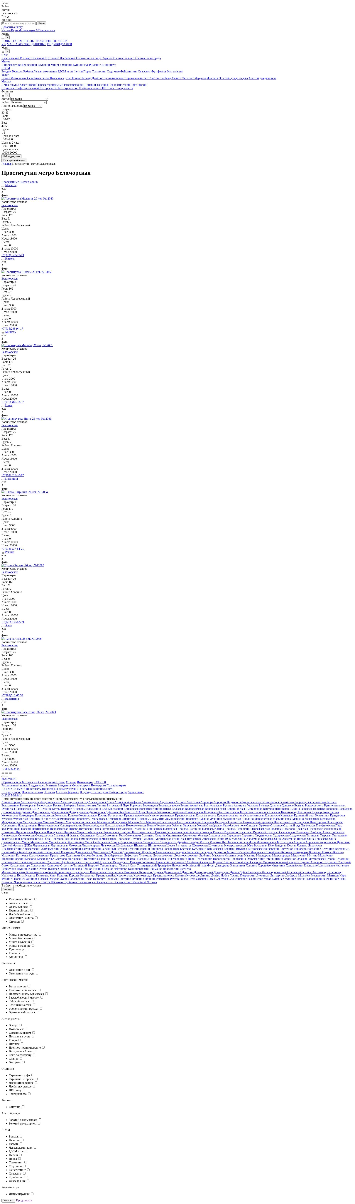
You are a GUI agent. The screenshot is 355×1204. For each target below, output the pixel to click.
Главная (6, 163)
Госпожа (17, 71)
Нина (8, 405)
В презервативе (11, 64)
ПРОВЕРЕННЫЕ (46, 40)
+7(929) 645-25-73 (12, 255)
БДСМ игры (66, 71)
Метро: (5, 9)
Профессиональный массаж (27, 993)
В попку (25, 58)
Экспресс (188, 78)
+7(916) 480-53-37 (12, 401)
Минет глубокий (20, 942)
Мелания (10, 185)
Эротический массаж (22, 1012)
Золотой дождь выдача (233, 78)
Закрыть (7, 889)
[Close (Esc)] (2, 773)
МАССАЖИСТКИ (19, 44)
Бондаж (6, 71)
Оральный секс (19, 906)
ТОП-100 (100, 782)
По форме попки (32, 792)
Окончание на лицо (89, 58)
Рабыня (28, 71)
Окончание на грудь (148, 58)
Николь (10, 258)
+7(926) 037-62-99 (12, 622)
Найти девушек (11, 156)
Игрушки (201, 78)
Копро (76, 78)
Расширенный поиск (14, 160)
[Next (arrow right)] (6, 776)
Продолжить (24, 1200)
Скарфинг (144, 71)
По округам (98, 785)
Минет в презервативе (23, 934)
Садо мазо (113, 71)
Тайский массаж (19, 1001)
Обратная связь (11, 782)
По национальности (100, 788)
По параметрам (116, 785)
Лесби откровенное (66, 88)
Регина (9, 552)
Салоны (33, 181)
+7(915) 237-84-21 (12, 548)
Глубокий (44, 64)
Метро (5, 98)
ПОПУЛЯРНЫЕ (23, 40)
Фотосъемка (19, 78)
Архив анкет (136, 792)
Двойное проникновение (108, 78)
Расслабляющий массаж (24, 997)
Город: (5, 16)
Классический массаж (23, 990)
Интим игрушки (19, 1193)
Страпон (107, 58)
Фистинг (213, 78)
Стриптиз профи (20, 1075)
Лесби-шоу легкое (90, 88)
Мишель (10, 331)
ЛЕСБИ (62, 40)
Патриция (11, 478)
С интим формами (67, 792)
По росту (47, 788)
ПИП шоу (108, 88)
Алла (8, 625)
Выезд (24, 181)
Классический (10, 58)
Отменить (8, 1200)
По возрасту (33, 788)
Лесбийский (68, 58)
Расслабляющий (74, 84)
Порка (87, 71)
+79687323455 (10, 768)
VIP (3, 44)
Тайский (91, 84)
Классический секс (21, 899)
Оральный (38, 58)
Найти (41, 23)
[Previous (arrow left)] (2, 776)
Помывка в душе (61, 78)
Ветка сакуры (10, 84)
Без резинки (30, 64)
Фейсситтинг (129, 71)
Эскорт (6, 78)
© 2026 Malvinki (11, 795)
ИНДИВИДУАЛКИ (59, 44)
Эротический (139, 84)
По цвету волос (11, 792)
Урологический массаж (24, 1008)
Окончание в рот (124, 58)
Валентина (12, 698)
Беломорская (9, 205)
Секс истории (47, 782)
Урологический (120, 84)
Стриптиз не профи (21, 1079)
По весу (82, 788)
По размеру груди (65, 788)
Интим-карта (85, 782)
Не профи (46, 88)
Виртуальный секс (136, 78)
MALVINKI (8, 778)
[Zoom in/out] (10, 773)
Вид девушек (36, 785)
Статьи (60, 782)
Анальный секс (19, 903)
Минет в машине (62, 64)
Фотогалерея (29, 782)
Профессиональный (51, 84)
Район (5, 102)
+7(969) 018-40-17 (12, 475)
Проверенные (10, 181)
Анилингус (109, 64)
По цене (6, 788)
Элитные (51, 785)
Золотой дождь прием (262, 78)
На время (49, 792)
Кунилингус (81, 64)
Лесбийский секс (20, 914)
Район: (5, 3)
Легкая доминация (45, 71)
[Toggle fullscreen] (6, 773)
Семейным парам (38, 78)
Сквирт (177, 78)
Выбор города (118, 792)
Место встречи (81, 785)
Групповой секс (19, 910)
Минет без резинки (21, 938)
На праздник (100, 792)
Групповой (52, 58)
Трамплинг (99, 71)
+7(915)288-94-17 (12, 328)
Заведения (64, 785)
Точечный (103, 84)
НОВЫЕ (6, 40)
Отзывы (71, 782)
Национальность (12, 105)
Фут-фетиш (159, 71)
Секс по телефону (160, 78)
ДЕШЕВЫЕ (38, 44)
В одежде (86, 792)
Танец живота (124, 88)
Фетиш (78, 71)
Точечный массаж (20, 1005)
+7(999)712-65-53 (12, 695)
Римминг (95, 64)
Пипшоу (86, 78)
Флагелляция (175, 71)
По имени (19, 788)
